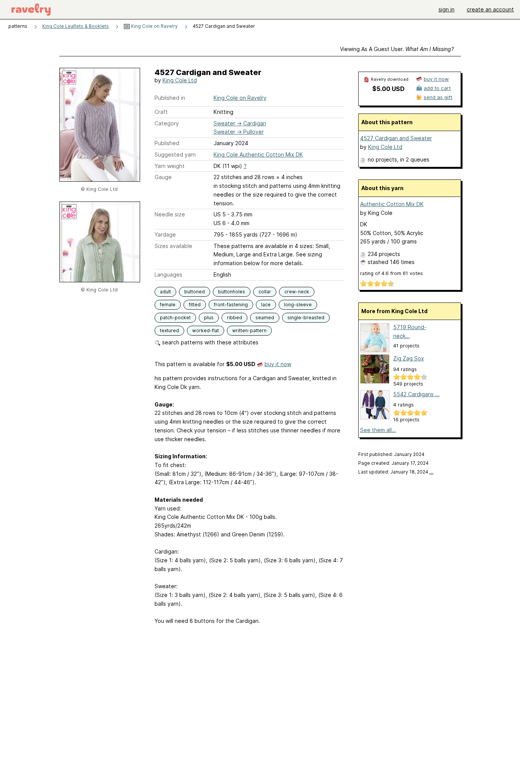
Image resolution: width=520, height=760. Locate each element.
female (167, 304)
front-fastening (231, 304)
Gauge (163, 177)
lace (266, 304)
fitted (195, 304)
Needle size (170, 214)
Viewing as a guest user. (397, 49)
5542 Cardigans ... (416, 394)
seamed (264, 317)
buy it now (278, 364)
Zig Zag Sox (408, 358)
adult (165, 291)
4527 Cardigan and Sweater (396, 138)
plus (209, 317)
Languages (168, 274)
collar (264, 291)
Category (167, 123)
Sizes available (173, 246)
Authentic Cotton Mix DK (392, 204)
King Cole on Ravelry (154, 26)
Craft (161, 112)
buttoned (194, 291)
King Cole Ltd (180, 80)
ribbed (234, 317)
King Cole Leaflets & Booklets (75, 26)
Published (167, 143)
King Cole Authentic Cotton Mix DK (258, 154)
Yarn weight (170, 166)
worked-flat (205, 330)
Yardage (165, 234)
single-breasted (305, 317)
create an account (490, 9)
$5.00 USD (388, 89)
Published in (170, 97)
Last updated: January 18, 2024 (396, 472)
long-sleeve (298, 304)
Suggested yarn (175, 154)
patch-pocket (175, 317)
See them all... (378, 430)
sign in (447, 9)
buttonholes (231, 291)
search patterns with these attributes (209, 342)
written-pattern (249, 330)
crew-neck (296, 291)
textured (169, 330)
